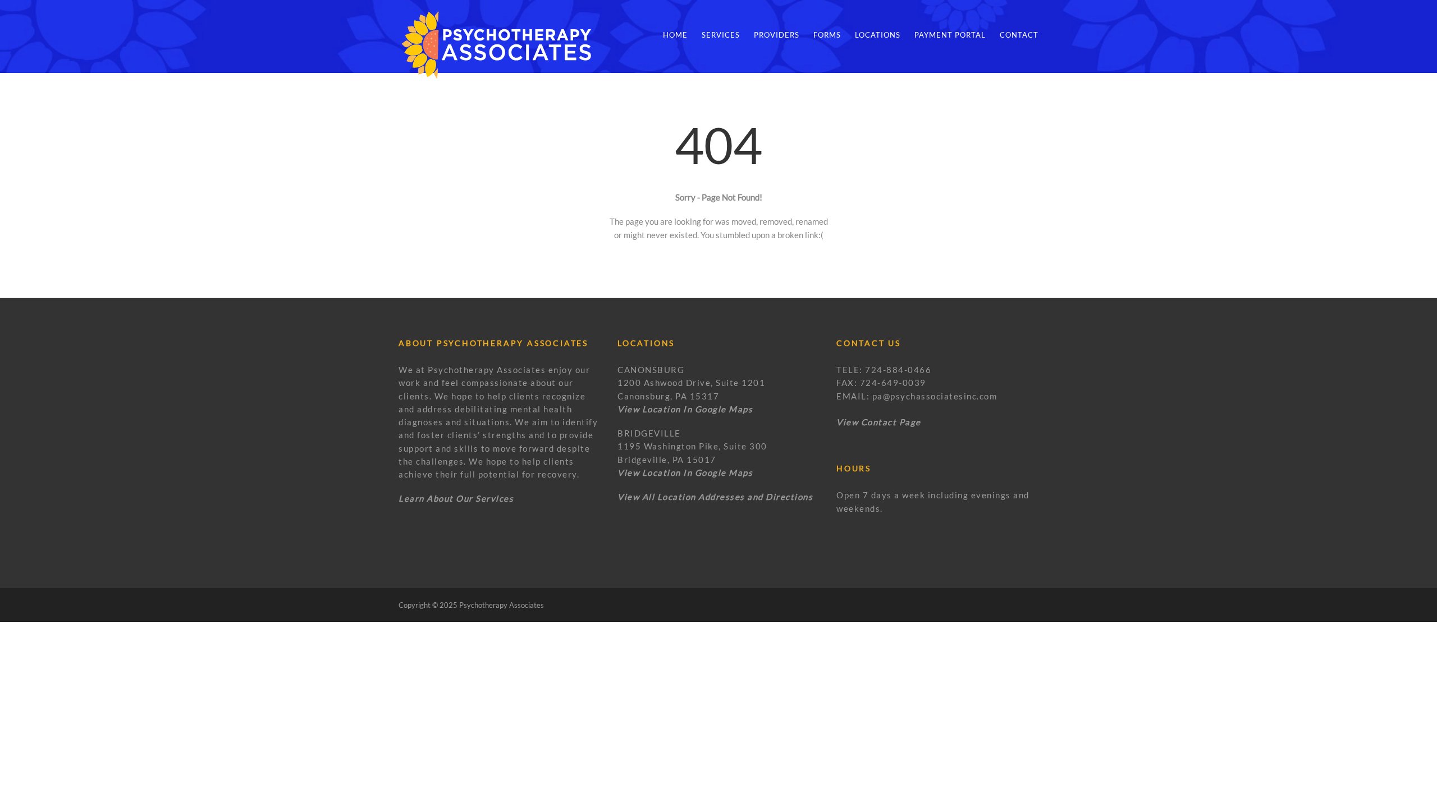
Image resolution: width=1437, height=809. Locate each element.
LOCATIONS (877, 34)
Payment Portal (950, 34)
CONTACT (1019, 34)
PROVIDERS (776, 34)
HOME (675, 34)
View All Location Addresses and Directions (715, 497)
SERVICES (721, 34)
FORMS (827, 34)
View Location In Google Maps (685, 472)
